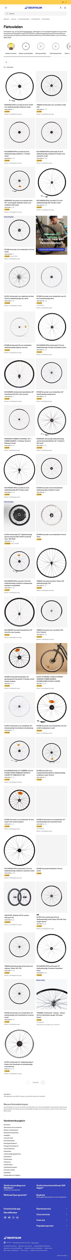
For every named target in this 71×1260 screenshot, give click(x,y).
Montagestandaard (10, 1143)
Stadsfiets (7, 1172)
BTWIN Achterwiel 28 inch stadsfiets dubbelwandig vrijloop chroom (18, 346)
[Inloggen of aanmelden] (60, 8)
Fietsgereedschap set (11, 1146)
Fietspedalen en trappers (12, 1175)
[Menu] (6, 8)
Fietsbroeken (8, 1164)
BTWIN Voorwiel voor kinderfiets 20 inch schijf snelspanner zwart (52, 727)
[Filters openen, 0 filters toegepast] (6, 62)
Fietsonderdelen (9, 1140)
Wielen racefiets (10, 53)
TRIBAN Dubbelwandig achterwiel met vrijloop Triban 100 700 (18, 967)
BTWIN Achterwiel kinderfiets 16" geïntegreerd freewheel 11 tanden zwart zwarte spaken (19, 679)
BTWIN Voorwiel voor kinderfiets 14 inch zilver (51, 536)
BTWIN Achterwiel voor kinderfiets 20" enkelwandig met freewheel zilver (51, 821)
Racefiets (7, 1124)
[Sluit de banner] (65, 2)
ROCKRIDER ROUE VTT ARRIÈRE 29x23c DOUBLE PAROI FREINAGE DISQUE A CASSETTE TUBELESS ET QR (19, 773)
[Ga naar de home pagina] (33, 7)
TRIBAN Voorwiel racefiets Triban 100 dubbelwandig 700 (50, 582)
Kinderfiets (7, 1151)
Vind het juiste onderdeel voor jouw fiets (52, 249)
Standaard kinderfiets (11, 1132)
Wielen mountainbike (26, 53)
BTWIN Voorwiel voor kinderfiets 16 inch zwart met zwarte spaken (19, 821)
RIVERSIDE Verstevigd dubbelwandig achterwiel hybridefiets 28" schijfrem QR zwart (51, 441)
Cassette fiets (8, 1138)
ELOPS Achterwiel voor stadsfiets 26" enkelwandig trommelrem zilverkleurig (18, 727)
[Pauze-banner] (62, 2)
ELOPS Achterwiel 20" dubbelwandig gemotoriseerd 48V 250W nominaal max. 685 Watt (18, 537)
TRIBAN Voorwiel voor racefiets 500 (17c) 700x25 (50, 631)
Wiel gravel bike (40, 53)
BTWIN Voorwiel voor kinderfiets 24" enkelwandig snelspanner (50, 393)
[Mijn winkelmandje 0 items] (65, 8)
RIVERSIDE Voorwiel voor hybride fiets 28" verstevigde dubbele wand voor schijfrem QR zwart (18, 203)
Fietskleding (8, 1159)
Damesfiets (7, 1156)
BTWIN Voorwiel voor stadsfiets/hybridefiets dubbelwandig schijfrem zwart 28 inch (51, 773)
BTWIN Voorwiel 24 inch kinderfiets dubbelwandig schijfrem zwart (50, 489)
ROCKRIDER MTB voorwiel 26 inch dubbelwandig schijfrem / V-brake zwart (17, 154)
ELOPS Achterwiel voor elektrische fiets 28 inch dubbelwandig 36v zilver (19, 297)
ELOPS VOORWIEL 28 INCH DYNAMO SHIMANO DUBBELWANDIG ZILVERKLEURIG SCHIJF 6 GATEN (50, 679)
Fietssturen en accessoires (13, 1127)
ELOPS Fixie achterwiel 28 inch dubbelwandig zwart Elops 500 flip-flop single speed (52, 919)
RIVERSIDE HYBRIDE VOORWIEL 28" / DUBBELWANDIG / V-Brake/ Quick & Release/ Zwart (18, 441)
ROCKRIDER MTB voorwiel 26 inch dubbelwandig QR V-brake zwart (17, 489)
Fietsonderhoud (9, 1148)
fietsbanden (28, 31)
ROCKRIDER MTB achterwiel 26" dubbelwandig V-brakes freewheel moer (50, 968)
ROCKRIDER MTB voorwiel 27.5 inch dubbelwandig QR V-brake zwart (50, 202)
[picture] (19, 86)
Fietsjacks (7, 1162)
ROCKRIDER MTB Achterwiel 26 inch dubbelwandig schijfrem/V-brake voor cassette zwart (51, 154)
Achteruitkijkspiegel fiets (12, 1154)
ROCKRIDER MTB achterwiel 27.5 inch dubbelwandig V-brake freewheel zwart (51, 346)
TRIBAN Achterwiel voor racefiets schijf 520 (51, 106)
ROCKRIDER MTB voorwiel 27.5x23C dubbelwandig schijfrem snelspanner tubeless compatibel (18, 583)
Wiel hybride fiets (55, 53)
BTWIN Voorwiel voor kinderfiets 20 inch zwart (19, 251)
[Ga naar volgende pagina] (43, 1082)
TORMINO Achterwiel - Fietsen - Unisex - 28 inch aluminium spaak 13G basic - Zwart (51, 1015)
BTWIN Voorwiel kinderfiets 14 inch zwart (50, 870)
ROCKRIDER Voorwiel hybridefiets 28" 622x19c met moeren (18, 631)
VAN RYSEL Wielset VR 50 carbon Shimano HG (16, 916)
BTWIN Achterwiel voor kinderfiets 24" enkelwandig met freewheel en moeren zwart (19, 1015)
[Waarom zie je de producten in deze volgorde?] (5, 67)
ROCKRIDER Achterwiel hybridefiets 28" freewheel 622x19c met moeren (19, 393)
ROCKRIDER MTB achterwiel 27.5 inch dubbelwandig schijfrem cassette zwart (19, 870)
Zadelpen (7, 1135)
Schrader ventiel (9, 1170)
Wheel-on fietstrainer (11, 1130)
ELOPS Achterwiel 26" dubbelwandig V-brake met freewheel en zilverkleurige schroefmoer (19, 1064)
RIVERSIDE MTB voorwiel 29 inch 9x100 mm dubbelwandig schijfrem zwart (18, 106)
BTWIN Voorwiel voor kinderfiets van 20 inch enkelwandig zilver (51, 297)
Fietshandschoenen (10, 1167)
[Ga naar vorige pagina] (28, 1082)
